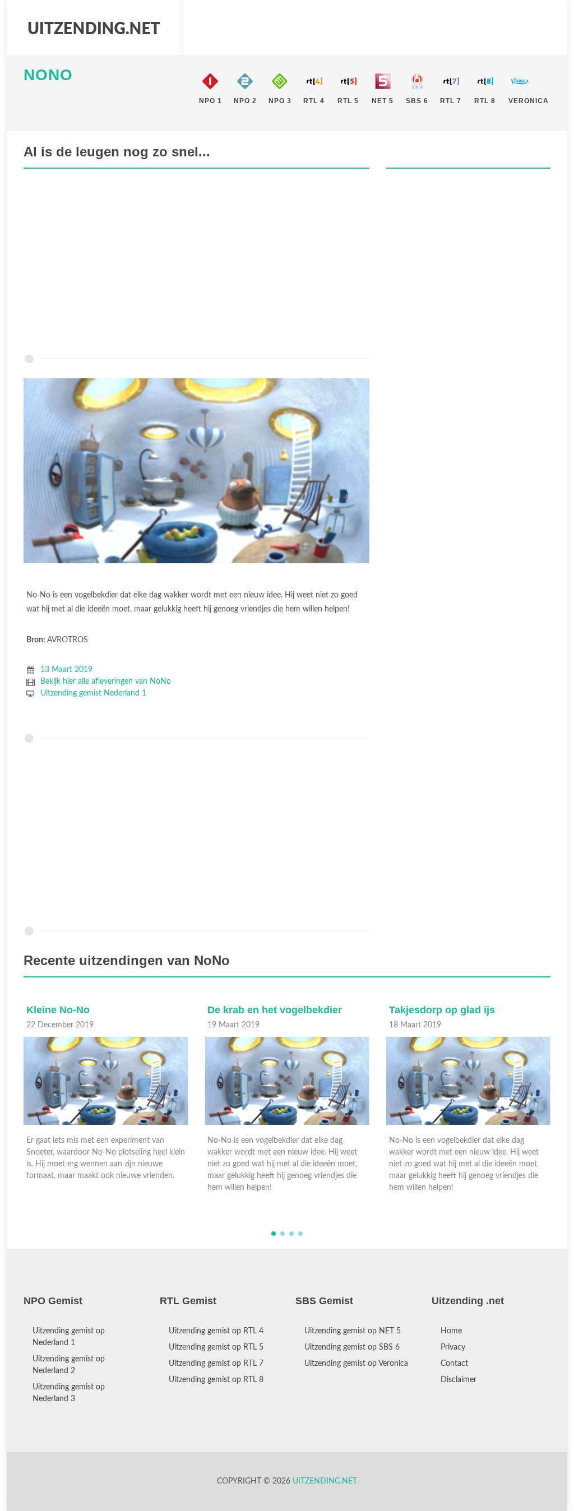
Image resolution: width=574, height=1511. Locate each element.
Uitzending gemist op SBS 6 (352, 1347)
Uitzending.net (325, 1481)
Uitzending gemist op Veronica (356, 1364)
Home (451, 1331)
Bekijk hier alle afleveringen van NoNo (105, 681)
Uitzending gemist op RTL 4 (216, 1331)
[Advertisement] (196, 264)
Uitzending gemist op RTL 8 (216, 1380)
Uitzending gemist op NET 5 (352, 1331)
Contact (454, 1364)
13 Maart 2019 (66, 670)
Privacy (453, 1347)
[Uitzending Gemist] (94, 28)
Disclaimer (458, 1380)
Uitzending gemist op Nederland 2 (69, 1365)
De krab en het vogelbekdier (93, 1010)
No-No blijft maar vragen (447, 1010)
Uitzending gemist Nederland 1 (93, 693)
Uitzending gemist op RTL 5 (216, 1347)
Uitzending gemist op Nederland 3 (69, 1393)
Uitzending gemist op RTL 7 (216, 1364)
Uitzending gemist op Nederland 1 (69, 1337)
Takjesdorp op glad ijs (260, 1010)
